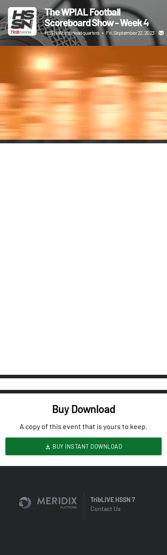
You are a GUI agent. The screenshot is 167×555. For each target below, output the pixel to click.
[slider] (83, 108)
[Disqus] (83, 258)
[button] (16, 124)
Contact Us (105, 508)
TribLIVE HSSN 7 (112, 499)
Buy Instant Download (86, 446)
